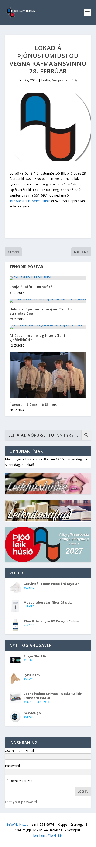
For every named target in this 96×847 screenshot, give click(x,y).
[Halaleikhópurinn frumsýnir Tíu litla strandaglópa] (48, 301)
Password (12, 765)
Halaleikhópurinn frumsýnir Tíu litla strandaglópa (41, 311)
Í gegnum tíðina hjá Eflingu (34, 404)
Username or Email (19, 750)
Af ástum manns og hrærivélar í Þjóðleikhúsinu (37, 337)
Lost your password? (21, 802)
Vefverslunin (41, 201)
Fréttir (45, 80)
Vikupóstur (60, 80)
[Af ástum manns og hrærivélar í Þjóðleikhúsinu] (48, 327)
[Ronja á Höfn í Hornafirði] (48, 278)
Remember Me (21, 780)
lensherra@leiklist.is (47, 835)
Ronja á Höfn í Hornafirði (32, 286)
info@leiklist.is (20, 201)
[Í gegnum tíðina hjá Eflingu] (48, 374)
